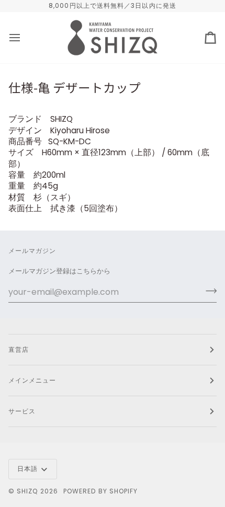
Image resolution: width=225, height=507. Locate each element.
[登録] (208, 290)
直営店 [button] (18, 349)
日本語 (27, 468)
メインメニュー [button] (32, 380)
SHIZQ (27, 491)
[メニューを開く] (24, 37)
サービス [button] (22, 411)
